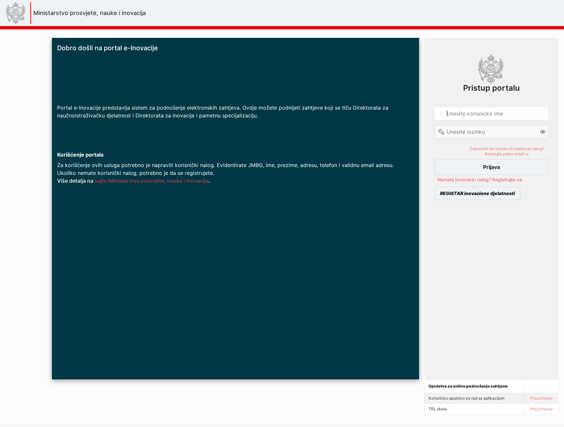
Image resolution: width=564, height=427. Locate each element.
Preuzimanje (541, 398)
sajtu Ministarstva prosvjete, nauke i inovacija (152, 180)
